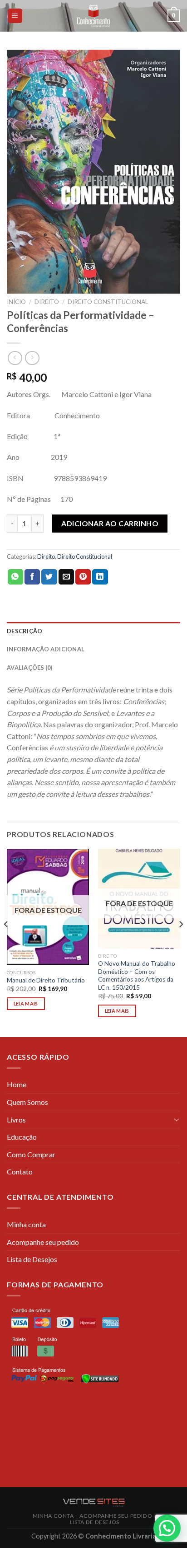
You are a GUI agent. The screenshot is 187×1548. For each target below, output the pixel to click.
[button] (167, 1528)
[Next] (180, 942)
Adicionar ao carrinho (109, 523)
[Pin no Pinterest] (83, 577)
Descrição (24, 631)
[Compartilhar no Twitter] (49, 577)
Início (16, 301)
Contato (20, 1171)
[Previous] (6, 942)
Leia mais (26, 1003)
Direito (46, 301)
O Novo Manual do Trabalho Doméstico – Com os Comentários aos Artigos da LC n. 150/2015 (136, 975)
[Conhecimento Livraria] (94, 16)
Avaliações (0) (30, 667)
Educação (22, 1136)
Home (16, 1084)
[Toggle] (176, 1119)
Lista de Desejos (32, 1259)
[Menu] (15, 16)
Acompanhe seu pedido (43, 1242)
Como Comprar (31, 1154)
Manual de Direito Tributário (46, 980)
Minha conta (26, 1224)
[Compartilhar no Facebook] (32, 577)
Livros (16, 1119)
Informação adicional (45, 649)
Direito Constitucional (108, 301)
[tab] (93, 631)
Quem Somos (27, 1102)
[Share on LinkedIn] (100, 577)
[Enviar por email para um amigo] (66, 577)
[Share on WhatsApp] (15, 577)
